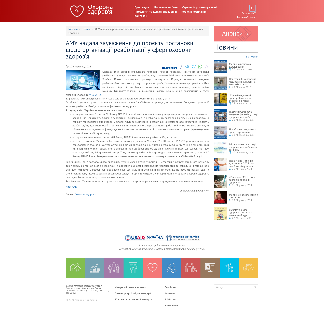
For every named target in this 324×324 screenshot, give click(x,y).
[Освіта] (133, 268)
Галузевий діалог (246, 17)
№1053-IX (95, 94)
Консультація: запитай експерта (133, 299)
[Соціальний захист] (190, 268)
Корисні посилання (193, 11)
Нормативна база (166, 7)
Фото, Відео (171, 305)
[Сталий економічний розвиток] (171, 268)
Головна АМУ (249, 13)
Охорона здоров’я (100, 9)
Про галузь (141, 7)
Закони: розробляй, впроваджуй (133, 293)
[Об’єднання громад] (248, 268)
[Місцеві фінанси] (94, 268)
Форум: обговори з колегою (130, 287)
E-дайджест (171, 287)
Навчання (170, 293)
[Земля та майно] (75, 268)
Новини (86, 29)
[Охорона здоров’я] (152, 268)
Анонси (232, 33)
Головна (73, 29)
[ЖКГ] (229, 268)
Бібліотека (171, 299)
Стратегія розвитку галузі (199, 7)
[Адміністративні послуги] (210, 268)
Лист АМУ (71, 186)
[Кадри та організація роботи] (114, 268)
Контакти (140, 16)
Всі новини (252, 56)
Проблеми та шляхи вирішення (155, 11)
